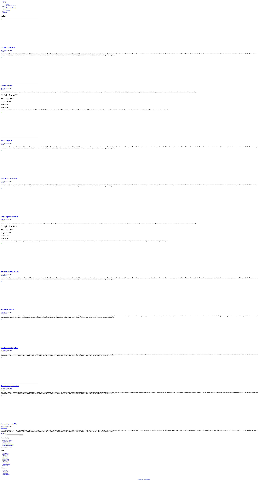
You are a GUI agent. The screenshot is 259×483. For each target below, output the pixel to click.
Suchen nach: (3, 435)
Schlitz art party (6, 442)
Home (4, 1)
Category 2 (3, 51)
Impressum (140, 479)
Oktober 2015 (6, 453)
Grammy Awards (7, 441)
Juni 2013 (5, 461)
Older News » (4, 433)
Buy (4, 11)
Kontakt (5, 12)
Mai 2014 (5, 456)
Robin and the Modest (10, 5)
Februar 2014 (6, 459)
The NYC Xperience (7, 440)
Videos (4, 6)
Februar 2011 (6, 465)
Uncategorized (4, 275)
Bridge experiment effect (8, 445)
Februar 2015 (6, 454)
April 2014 (5, 458)
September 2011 (6, 464)
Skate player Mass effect (8, 444)
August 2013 (6, 460)
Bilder (4, 8)
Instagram (8, 10)
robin (11, 50)
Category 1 (3, 89)
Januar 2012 (5, 463)
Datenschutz (147, 479)
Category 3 (5, 473)
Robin (7, 4)
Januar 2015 (5, 455)
